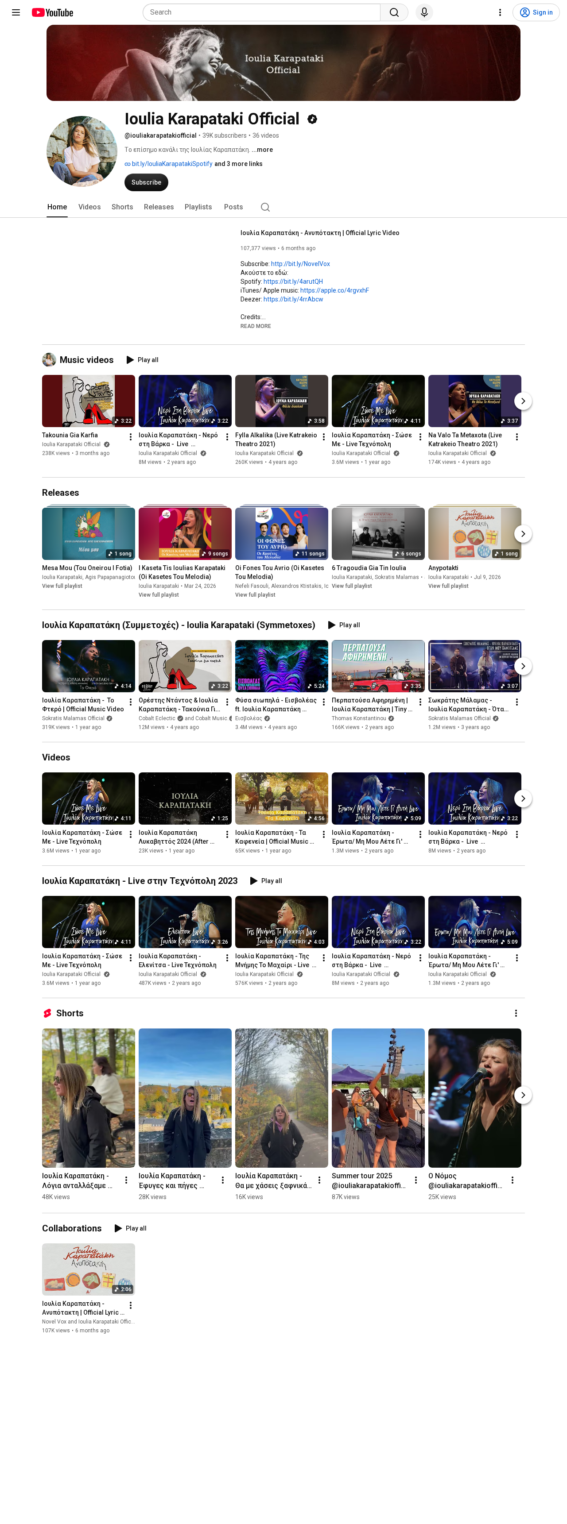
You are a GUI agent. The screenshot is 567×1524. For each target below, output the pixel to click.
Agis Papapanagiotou (111, 577)
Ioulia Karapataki (62, 577)
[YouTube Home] (52, 12)
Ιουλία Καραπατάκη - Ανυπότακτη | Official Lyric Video (320, 232)
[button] (256, 325)
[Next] (523, 401)
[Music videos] (51, 360)
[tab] (57, 207)
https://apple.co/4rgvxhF (334, 290)
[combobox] (264, 12)
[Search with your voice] (424, 12)
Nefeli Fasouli (251, 586)
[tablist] (283, 207)
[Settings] (500, 12)
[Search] (394, 12)
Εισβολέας (248, 718)
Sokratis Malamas (397, 577)
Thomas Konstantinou (359, 718)
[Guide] (16, 12)
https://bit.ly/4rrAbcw (293, 299)
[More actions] (131, 437)
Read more (256, 326)
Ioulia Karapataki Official (72, 445)
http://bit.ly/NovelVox (300, 263)
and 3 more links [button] (238, 163)
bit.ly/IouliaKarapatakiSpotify (172, 163)
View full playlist (62, 586)
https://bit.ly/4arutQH (293, 281)
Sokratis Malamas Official (73, 718)
